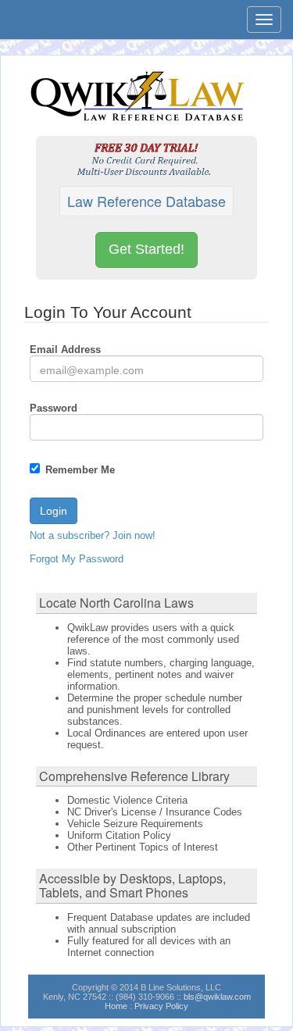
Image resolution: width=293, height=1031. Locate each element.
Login (53, 511)
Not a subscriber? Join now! (92, 535)
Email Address (65, 349)
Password (53, 408)
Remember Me (80, 470)
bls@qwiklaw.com (217, 996)
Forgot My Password (76, 559)
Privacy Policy (161, 1006)
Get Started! (146, 249)
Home (116, 1006)
